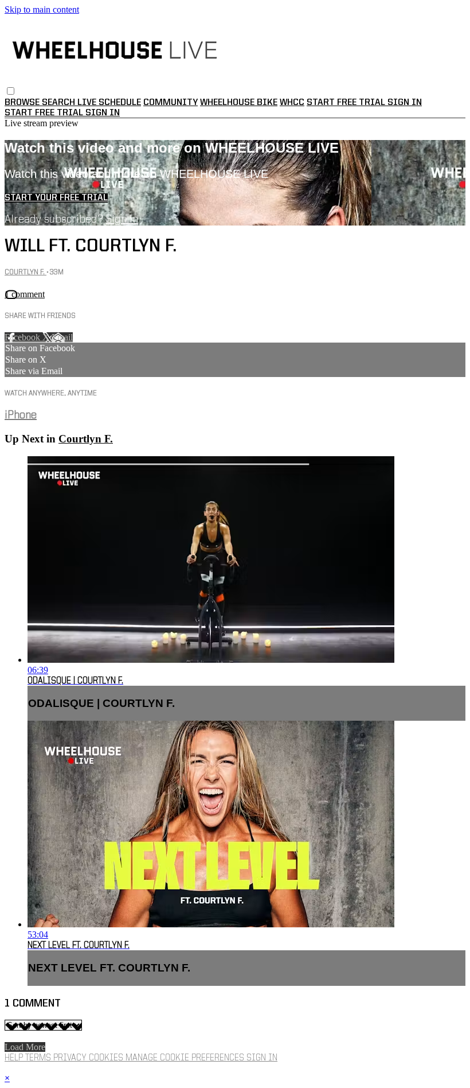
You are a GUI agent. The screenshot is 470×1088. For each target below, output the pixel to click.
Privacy (71, 1058)
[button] (10, 91)
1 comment (25, 294)
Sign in (404, 102)
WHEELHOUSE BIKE (238, 102)
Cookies (107, 1058)
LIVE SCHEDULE (109, 102)
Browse (23, 102)
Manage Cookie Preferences (186, 1058)
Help (15, 1058)
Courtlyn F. (25, 272)
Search (59, 102)
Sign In (102, 113)
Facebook (23, 337)
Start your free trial (56, 198)
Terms (39, 1058)
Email (62, 337)
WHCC (292, 102)
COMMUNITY (170, 102)
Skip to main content (42, 9)
